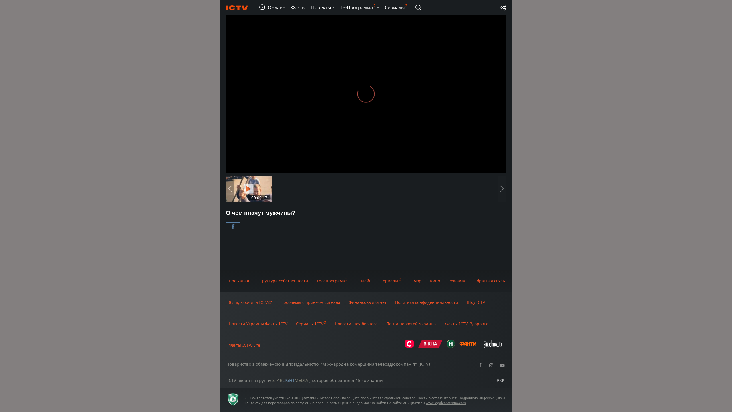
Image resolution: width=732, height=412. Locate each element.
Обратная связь (489, 281)
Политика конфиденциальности (426, 302)
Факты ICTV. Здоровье (466, 323)
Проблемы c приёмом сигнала (310, 302)
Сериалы (389, 281)
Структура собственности (283, 281)
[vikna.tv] (430, 346)
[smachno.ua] (492, 346)
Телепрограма (331, 281)
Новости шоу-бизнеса (356, 323)
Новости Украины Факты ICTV (258, 323)
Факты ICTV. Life (244, 345)
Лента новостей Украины (411, 323)
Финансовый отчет (368, 302)
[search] (418, 7)
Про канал (239, 281)
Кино (435, 281)
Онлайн (364, 281)
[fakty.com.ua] (467, 346)
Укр (500, 380)
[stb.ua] (409, 346)
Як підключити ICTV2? (250, 302)
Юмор (415, 281)
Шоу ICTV (476, 302)
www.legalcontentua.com (446, 402)
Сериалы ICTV (309, 323)
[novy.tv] (451, 346)
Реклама (457, 281)
